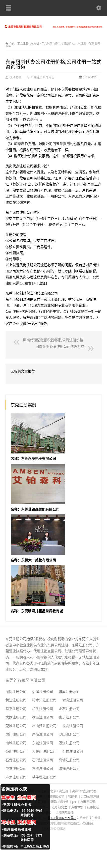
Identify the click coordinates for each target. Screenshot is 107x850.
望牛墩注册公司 (44, 777)
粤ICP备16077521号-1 (62, 818)
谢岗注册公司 (72, 700)
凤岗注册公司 (15, 692)
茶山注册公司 (15, 751)
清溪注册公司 (42, 692)
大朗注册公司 (15, 717)
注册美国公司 (55, 796)
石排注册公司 (72, 751)
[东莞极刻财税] (53, 26)
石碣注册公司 (42, 760)
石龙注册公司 (15, 760)
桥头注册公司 (42, 709)
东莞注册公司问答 (42, 77)
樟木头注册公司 (44, 700)
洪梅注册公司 (69, 768)
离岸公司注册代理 (84, 791)
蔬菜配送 (93, 807)
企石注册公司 (69, 709)
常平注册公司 (15, 709)
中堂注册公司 (15, 768)
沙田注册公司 (69, 734)
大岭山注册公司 (44, 751)
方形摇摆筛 (87, 802)
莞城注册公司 (15, 726)
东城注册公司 (42, 743)
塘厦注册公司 (69, 692)
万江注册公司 (69, 743)
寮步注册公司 (69, 717)
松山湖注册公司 (44, 726)
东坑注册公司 (42, 768)
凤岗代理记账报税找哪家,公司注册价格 (53, 340)
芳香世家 (77, 807)
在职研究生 (59, 807)
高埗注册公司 (69, 760)
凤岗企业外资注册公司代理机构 (60, 346)
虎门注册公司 (15, 734)
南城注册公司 (15, 743)
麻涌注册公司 (15, 777)
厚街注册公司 (42, 734)
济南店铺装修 (59, 802)
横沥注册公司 (42, 717)
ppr (74, 802)
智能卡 (72, 796)
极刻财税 (15, 77)
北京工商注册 (59, 791)
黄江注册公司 (15, 700)
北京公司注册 (90, 796)
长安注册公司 (72, 726)
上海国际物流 (65, 813)
